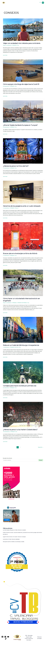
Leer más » (5, 55)
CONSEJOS (14, 45)
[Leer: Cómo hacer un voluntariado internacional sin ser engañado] (23, 282)
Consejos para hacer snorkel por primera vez (19, 386)
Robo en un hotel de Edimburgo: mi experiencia (21, 345)
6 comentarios (6, 127)
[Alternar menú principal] (43, 3)
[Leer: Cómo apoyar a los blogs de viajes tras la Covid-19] (23, 70)
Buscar (40, 460)
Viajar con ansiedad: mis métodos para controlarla (21, 43)
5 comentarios (6, 255)
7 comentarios (6, 168)
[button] (40, 2)
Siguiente (40, 447)
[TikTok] (6, 639)
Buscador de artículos (7, 458)
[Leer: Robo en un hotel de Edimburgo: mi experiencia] (23, 329)
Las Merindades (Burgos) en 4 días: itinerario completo (14, 530)
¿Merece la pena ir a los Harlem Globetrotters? (20, 430)
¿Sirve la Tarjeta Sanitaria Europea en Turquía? (20, 125)
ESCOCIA (16, 347)
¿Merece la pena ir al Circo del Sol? (16, 166)
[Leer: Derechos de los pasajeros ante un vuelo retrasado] (23, 192)
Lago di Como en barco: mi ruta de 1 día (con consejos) (14, 536)
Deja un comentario (7, 45)
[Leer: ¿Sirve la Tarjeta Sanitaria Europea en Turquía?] (23, 111)
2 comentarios (6, 208)
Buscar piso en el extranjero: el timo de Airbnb (20, 253)
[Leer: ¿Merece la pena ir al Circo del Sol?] (23, 150)
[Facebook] (2, 637)
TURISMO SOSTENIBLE (22, 302)
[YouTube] (8, 637)
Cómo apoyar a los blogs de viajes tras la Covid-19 (21, 84)
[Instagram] (5, 637)
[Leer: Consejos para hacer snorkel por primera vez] (23, 372)
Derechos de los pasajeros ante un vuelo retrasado (22, 206)
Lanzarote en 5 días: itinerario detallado (11, 539)
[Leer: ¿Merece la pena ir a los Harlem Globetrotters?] (23, 414)
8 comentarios (6, 86)
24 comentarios (6, 431)
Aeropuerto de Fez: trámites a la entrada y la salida (13, 541)
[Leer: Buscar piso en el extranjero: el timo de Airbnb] (23, 236)
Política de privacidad (39, 637)
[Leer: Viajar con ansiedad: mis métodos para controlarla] (23, 29)
